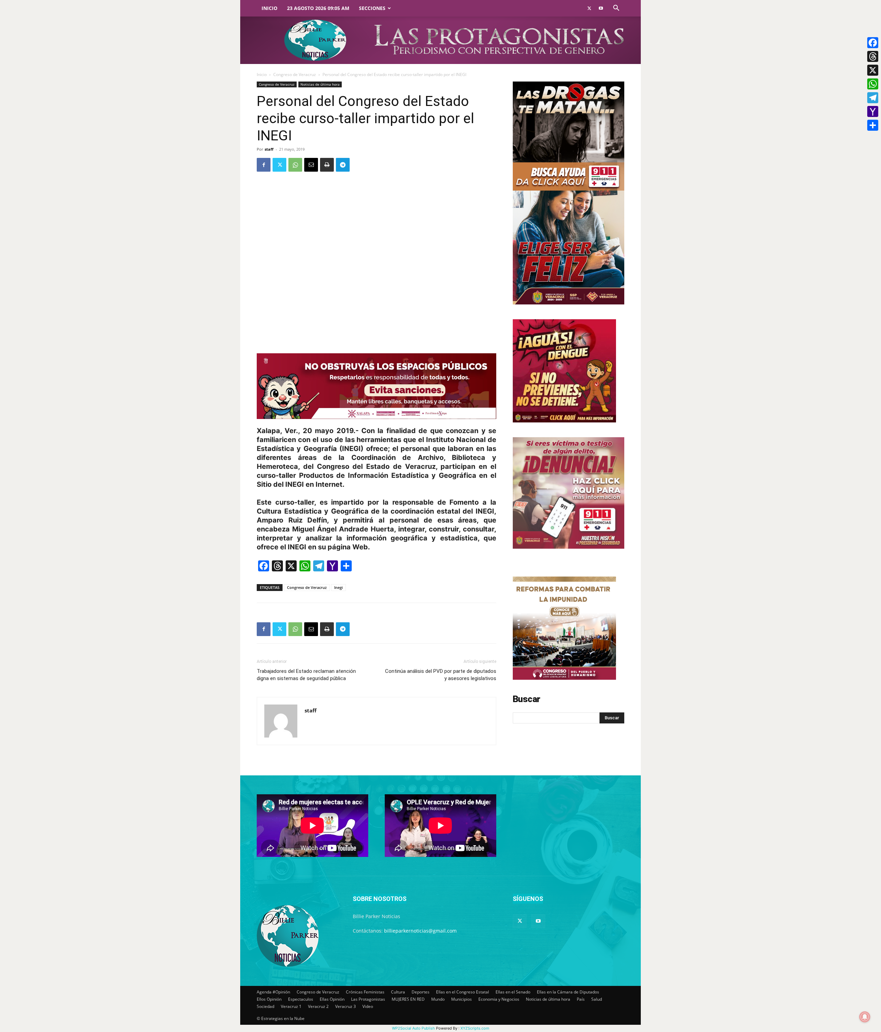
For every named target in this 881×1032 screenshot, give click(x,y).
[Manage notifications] (864, 1016)
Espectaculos (300, 999)
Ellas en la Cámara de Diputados (568, 992)
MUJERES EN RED (408, 999)
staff (269, 149)
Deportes (420, 992)
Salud (596, 999)
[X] (873, 70)
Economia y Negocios (498, 999)
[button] (616, 9)
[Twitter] (589, 8)
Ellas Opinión (332, 999)
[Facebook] (263, 165)
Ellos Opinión (269, 999)
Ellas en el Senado (513, 992)
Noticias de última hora (320, 84)
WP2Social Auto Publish (413, 1028)
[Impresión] (327, 165)
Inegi (338, 587)
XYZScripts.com (474, 1028)
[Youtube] (601, 8)
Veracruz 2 (318, 1006)
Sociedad (265, 1006)
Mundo (438, 999)
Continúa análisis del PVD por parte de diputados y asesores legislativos (440, 674)
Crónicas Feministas (365, 992)
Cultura (398, 992)
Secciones (372, 8)
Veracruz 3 (345, 1006)
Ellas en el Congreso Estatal (462, 992)
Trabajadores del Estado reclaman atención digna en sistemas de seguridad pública (306, 674)
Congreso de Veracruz (294, 74)
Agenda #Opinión (273, 992)
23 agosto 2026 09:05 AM (318, 8)
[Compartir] (873, 125)
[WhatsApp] (295, 165)
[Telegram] (343, 165)
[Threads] (873, 56)
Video (367, 1006)
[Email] (311, 165)
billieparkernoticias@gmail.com (420, 930)
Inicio (269, 8)
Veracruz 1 (291, 1006)
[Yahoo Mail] (873, 111)
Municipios (461, 999)
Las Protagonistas (368, 999)
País (581, 999)
